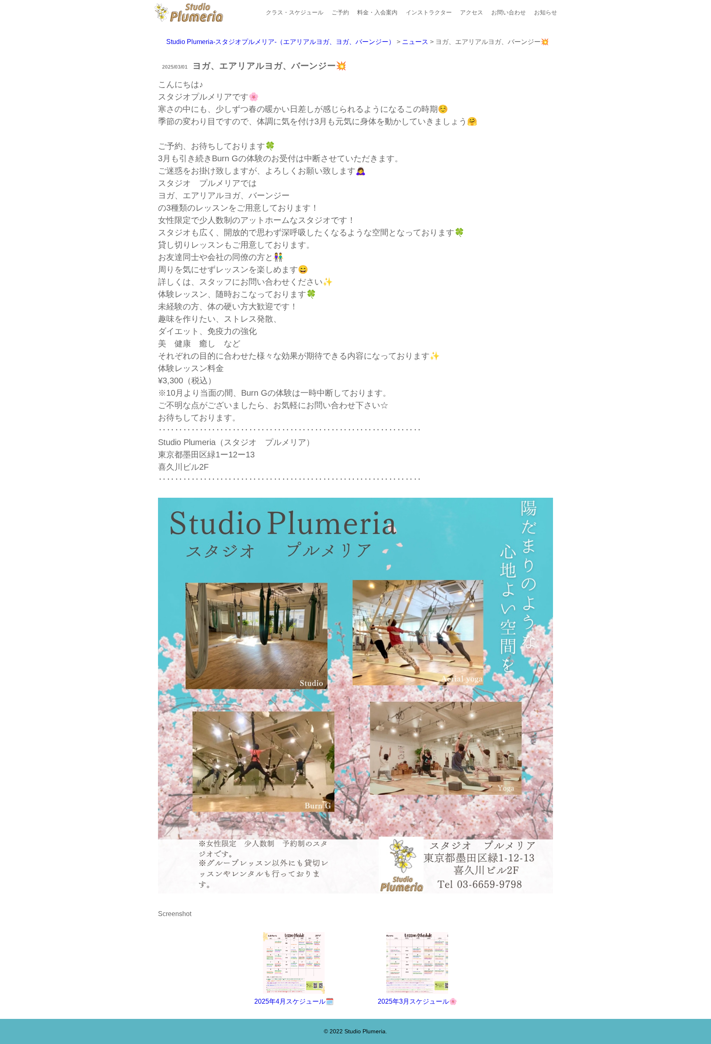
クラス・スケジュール (294, 12)
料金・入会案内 (377, 12)
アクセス (471, 12)
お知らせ (545, 12)
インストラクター (429, 12)
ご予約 (340, 12)
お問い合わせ (508, 12)
